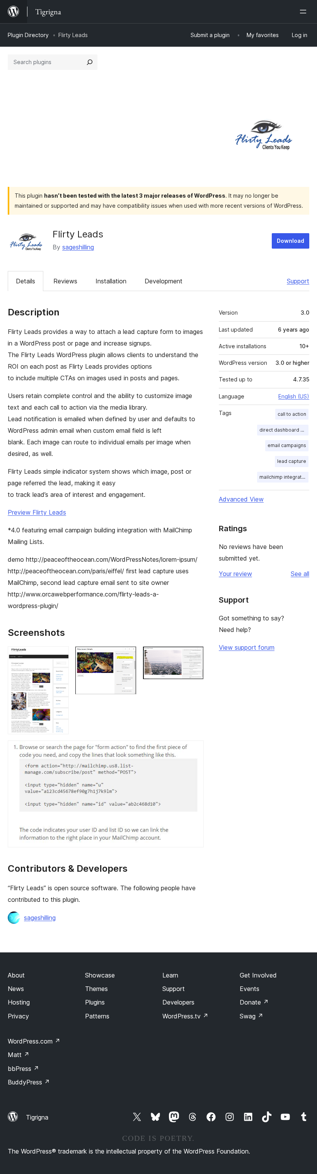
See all (300, 574)
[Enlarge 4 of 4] (193, 751)
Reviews (65, 281)
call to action (292, 414)
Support (298, 281)
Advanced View (241, 499)
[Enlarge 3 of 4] (193, 657)
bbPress (23, 1068)
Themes (96, 989)
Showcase (100, 975)
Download (290, 240)
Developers (178, 1002)
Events (249, 989)
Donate (254, 1002)
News (16, 989)
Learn (170, 975)
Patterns (97, 1016)
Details (25, 281)
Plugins (95, 1002)
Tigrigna (37, 1117)
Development (163, 281)
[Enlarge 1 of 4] (58, 657)
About (16, 975)
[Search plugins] (89, 62)
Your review (235, 574)
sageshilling (78, 247)
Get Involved (258, 975)
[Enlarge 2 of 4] (126, 657)
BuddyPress (29, 1082)
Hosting (19, 1002)
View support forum (246, 647)
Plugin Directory (28, 35)
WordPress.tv (185, 1016)
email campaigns (287, 445)
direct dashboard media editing (283, 430)
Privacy (18, 1016)
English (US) (293, 396)
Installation (110, 281)
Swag (251, 1016)
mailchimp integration (283, 477)
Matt (18, 1055)
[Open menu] (304, 11)
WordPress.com (34, 1041)
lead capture (291, 461)
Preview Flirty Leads (37, 512)
